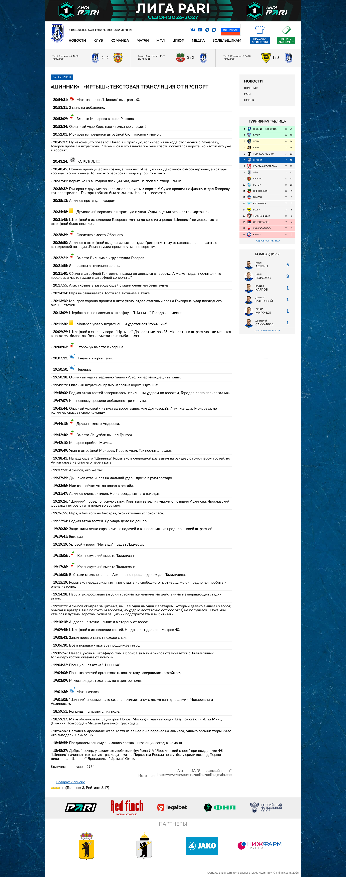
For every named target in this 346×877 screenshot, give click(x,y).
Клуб (98, 40)
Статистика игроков (267, 331)
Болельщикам (226, 40)
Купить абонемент (286, 40)
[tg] (207, 30)
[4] (61, 788)
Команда (120, 40)
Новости (77, 40)
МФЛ (160, 40)
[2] (55, 788)
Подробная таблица (267, 241)
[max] (214, 30)
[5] (64, 788)
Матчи (143, 40)
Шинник (251, 88)
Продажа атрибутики (260, 40)
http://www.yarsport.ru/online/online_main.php (194, 775)
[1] (52, 788)
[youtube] (200, 30)
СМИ (247, 94)
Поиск (249, 100)
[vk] (192, 30)
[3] (58, 788)
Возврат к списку (70, 782)
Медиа (198, 40)
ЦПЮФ (178, 40)
